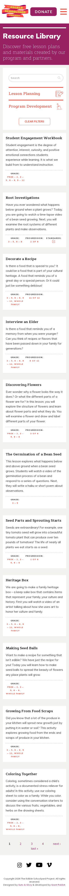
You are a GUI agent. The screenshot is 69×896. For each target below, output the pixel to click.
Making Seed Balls (22, 648)
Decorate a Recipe (21, 259)
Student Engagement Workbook (34, 138)
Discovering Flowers (23, 385)
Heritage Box (17, 580)
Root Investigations (22, 198)
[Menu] (62, 11)
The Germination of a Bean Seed (34, 454)
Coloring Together (21, 774)
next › (57, 843)
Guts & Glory (25, 884)
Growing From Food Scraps (29, 711)
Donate (43, 11)
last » (34, 848)
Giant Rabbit (58, 884)
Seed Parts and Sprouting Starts (33, 520)
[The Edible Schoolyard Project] (15, 12)
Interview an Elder (22, 322)
